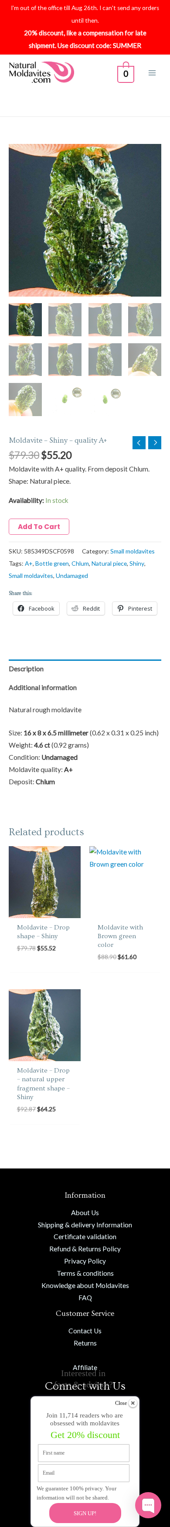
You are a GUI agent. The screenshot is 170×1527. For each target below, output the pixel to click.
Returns (85, 1343)
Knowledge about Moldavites (85, 1285)
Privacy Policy (85, 1261)
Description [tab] (26, 669)
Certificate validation (85, 1236)
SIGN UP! (85, 1513)
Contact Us (85, 1331)
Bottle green (52, 563)
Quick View (44, 910)
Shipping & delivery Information (85, 1225)
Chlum (80, 563)
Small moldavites (132, 551)
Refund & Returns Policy (85, 1249)
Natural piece (109, 563)
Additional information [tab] (43, 687)
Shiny (136, 563)
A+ (29, 563)
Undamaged (72, 575)
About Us (85, 1212)
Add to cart (39, 526)
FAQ (85, 1298)
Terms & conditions (85, 1273)
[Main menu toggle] (152, 73)
